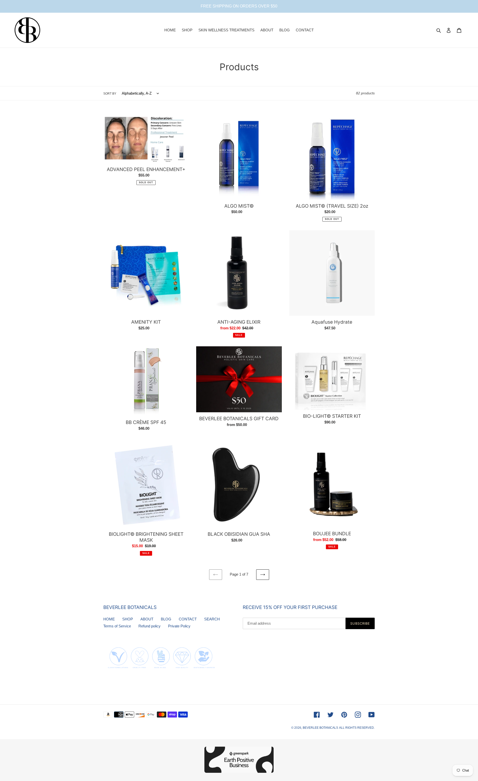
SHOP (127, 619)
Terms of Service (117, 626)
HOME (109, 619)
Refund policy (149, 626)
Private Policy (179, 626)
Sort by (109, 93)
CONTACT (188, 619)
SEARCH (212, 619)
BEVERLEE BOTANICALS (320, 727)
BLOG (166, 619)
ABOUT (146, 619)
